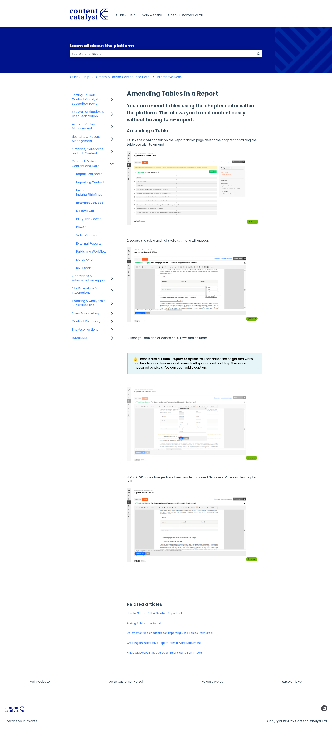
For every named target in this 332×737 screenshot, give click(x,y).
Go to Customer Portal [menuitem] (126, 681)
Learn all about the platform (102, 46)
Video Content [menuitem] (87, 235)
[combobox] (162, 53)
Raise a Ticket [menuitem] (292, 681)
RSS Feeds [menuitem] (83, 268)
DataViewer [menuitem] (85, 259)
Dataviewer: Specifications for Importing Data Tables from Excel (170, 633)
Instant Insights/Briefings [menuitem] (89, 192)
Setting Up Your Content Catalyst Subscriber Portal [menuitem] (85, 99)
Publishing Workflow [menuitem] (91, 251)
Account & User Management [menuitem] (83, 126)
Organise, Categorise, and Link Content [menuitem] (88, 151)
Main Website (152, 15)
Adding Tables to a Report (144, 623)
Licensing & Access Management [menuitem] (86, 138)
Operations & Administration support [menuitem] (89, 278)
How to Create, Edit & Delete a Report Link (155, 613)
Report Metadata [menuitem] (89, 174)
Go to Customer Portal (185, 15)
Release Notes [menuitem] (212, 681)
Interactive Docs (169, 77)
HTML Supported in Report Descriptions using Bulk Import (164, 653)
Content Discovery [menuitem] (86, 321)
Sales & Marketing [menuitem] (85, 313)
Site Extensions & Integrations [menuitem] (84, 290)
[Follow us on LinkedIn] (324, 708)
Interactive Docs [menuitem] (89, 203)
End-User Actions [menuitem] (85, 329)
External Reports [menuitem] (88, 243)
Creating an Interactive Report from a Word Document (164, 643)
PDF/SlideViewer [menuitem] (88, 219)
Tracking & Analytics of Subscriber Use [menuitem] (89, 303)
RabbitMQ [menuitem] (79, 338)
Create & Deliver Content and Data (122, 77)
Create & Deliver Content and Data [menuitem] (85, 163)
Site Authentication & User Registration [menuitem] (88, 113)
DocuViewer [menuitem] (85, 211)
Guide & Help (125, 15)
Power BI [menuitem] (82, 227)
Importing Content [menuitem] (90, 182)
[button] (112, 95)
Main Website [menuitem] (39, 681)
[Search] (258, 53)
